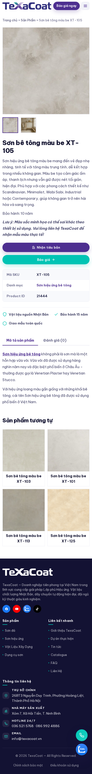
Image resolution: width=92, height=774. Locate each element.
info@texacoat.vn (27, 738)
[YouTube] (17, 609)
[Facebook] (6, 609)
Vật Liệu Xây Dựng (19, 647)
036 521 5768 (23, 726)
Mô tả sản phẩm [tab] (20, 340)
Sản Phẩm (28, 20)
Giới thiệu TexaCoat (66, 630)
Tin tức (56, 647)
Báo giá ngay (66, 6)
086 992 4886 (48, 726)
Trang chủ (9, 20)
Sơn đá (10, 630)
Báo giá (43, 260)
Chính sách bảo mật (28, 765)
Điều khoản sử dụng (64, 765)
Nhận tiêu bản (48, 247)
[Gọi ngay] (82, 735)
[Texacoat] (26, 5)
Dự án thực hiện (62, 639)
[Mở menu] (85, 6)
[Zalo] (27, 609)
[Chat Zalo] (82, 749)
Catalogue (59, 655)
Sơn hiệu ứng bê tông (54, 285)
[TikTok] (37, 609)
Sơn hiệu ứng (14, 639)
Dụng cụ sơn (14, 655)
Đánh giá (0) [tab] (54, 340)
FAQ (54, 663)
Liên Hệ (56, 671)
